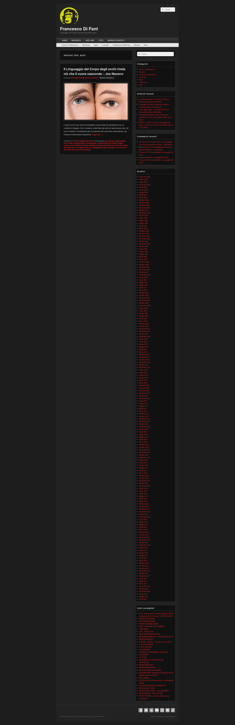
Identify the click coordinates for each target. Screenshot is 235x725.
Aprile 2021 (143, 287)
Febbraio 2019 (144, 354)
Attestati (137, 45)
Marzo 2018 (143, 383)
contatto (66, 145)
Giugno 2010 (143, 594)
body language (120, 141)
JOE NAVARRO (144, 649)
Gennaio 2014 (144, 506)
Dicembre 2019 (144, 329)
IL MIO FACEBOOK (146, 644)
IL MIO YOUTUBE (145, 647)
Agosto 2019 (143, 339)
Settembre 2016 (144, 426)
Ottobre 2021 (143, 272)
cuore (72, 145)
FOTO (101, 40)
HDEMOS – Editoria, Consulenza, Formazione (155, 642)
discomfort (84, 145)
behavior (112, 141)
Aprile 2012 (143, 558)
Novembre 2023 (144, 207)
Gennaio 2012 (144, 565)
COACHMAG (143, 629)
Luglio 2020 (143, 311)
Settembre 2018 (144, 367)
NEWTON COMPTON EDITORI (150, 670)
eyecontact (107, 145)
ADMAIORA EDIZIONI (147, 618)
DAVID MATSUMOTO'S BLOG (149, 634)
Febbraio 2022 (144, 262)
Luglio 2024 (143, 187)
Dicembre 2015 (144, 450)
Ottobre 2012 (143, 542)
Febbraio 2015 (144, 475)
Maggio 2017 (143, 406)
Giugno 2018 (143, 375)
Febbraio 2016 (144, 444)
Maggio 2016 (143, 437)
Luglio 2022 (143, 249)
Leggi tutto (97, 134)
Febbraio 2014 (144, 504)
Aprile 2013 (143, 527)
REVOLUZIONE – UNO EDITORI (150, 693)
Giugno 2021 (143, 282)
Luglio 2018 (143, 372)
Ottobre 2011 (143, 573)
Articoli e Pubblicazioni (70, 45)
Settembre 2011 (144, 576)
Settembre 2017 (144, 398)
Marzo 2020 (143, 321)
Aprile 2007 (143, 599)
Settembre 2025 (144, 177)
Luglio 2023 (143, 218)
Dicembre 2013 (144, 509)
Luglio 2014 (143, 491)
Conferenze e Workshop (121, 45)
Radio (96, 45)
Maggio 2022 (143, 254)
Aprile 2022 (143, 256)
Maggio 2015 (143, 468)
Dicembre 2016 (144, 419)
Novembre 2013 (144, 511)
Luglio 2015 (143, 462)
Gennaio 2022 (144, 264)
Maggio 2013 (143, 524)
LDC (87, 147)
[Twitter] (146, 710)
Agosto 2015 (143, 460)
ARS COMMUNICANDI (147, 621)
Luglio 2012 (143, 550)
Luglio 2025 (143, 182)
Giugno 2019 (143, 344)
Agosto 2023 (143, 215)
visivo (73, 150)
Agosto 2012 (143, 547)
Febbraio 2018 (144, 385)
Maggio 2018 (143, 377)
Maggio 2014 (143, 496)
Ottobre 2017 (143, 396)
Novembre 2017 (144, 393)
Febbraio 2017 (144, 414)
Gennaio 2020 (144, 326)
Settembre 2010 (144, 591)
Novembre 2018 (144, 362)
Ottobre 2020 (143, 303)
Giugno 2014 (143, 493)
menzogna (111, 147)
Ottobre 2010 (143, 589)
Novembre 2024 (144, 184)
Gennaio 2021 (144, 295)
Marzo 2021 (143, 290)
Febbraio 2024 (144, 200)
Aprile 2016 (143, 439)
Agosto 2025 (143, 179)
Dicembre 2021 (144, 267)
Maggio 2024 (143, 192)
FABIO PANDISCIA (146, 639)
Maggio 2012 (143, 555)
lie (90, 147)
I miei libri (105, 45)
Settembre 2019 (144, 336)
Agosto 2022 (143, 246)
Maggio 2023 (143, 223)
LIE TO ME (143, 657)
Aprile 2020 (143, 318)
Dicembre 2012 (144, 537)
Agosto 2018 (143, 370)
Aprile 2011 (143, 581)
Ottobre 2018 (143, 365)
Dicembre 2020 (144, 298)
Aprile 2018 (143, 380)
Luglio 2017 (143, 401)
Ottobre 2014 (143, 483)
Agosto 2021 (143, 277)
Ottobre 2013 (143, 514)
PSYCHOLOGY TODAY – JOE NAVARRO (153, 691)
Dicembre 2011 (144, 568)
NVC (125, 147)
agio (106, 141)
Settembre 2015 (144, 457)
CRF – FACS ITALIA (146, 631)
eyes (113, 145)
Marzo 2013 (143, 529)
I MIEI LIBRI (89, 40)
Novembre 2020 (144, 300)
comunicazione (91, 143)
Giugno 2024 (143, 190)
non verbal (119, 147)
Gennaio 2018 (144, 388)
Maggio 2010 (143, 596)
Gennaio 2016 (144, 447)
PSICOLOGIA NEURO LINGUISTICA (152, 685)
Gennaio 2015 (144, 478)
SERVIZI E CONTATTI (116, 40)
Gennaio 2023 (144, 233)
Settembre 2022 (144, 244)
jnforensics (72, 147)
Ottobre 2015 (143, 455)
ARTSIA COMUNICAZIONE (149, 624)
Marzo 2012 (143, 560)
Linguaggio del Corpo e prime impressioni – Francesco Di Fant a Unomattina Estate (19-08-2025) (155, 117)
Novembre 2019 (144, 331)
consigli (120, 143)
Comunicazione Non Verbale (107, 143)
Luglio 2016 (143, 432)
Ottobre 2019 (143, 334)
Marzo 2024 (143, 197)
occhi (65, 150)
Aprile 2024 (143, 195)
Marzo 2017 (143, 411)
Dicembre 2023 (144, 205)
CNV (65, 143)
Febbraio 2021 (144, 292)
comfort (70, 143)
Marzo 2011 (143, 583)
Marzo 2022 (143, 259)
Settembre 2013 (144, 517)
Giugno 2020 (143, 313)
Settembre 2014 (144, 486)
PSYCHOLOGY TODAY (147, 688)
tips (69, 150)
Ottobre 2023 (143, 210)
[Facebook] (141, 710)
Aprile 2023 (143, 226)
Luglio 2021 (143, 280)
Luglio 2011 (143, 578)
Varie (145, 45)
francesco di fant (122, 145)
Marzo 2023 (143, 228)
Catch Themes (170, 716)
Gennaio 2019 (144, 357)
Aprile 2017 (143, 408)
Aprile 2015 (143, 470)
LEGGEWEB (143, 654)
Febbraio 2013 (144, 532)
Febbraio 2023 (144, 231)
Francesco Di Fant (79, 28)
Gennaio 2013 (144, 535)
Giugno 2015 (143, 465)
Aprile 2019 (143, 349)
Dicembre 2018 (144, 359)
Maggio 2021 (143, 285)
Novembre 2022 (144, 238)
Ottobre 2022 (143, 241)
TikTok (173, 710)
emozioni (99, 145)
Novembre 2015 (144, 452)
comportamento (79, 143)
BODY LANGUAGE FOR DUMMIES (151, 626)
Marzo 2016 (143, 442)
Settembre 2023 (144, 213)
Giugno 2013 (143, 522)
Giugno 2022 (143, 251)
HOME (64, 40)
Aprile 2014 (143, 498)
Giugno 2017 (143, 403)
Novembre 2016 (144, 421)
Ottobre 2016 (143, 424)
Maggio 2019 (143, 347)
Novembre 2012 (144, 540)
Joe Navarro (81, 147)
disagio (77, 145)
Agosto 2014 (143, 488)
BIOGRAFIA (76, 40)
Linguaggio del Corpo (99, 147)
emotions (92, 145)
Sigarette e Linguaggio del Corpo (157, 157)
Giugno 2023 (143, 220)
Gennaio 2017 (144, 416)
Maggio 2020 (143, 316)
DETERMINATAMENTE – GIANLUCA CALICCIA (156, 637)
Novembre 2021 (144, 269)
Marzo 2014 (143, 501)
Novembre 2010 (144, 586)
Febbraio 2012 (144, 563)
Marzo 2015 (143, 473)
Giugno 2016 (143, 434)
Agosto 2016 (143, 429)
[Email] (167, 710)
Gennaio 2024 (144, 202)
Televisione (86, 45)
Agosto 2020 (143, 308)
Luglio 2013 (143, 519)
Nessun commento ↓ (107, 78)
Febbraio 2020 (144, 323)
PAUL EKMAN (144, 678)
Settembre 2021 (144, 274)
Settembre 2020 (144, 305)
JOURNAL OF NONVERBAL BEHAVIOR (153, 652)
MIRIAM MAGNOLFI (146, 665)
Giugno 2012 (143, 553)
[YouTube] (157, 710)
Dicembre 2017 (144, 390)
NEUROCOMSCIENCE (147, 667)
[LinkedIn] (151, 710)
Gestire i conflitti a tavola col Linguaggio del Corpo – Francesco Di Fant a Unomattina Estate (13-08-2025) (156, 125)
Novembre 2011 (144, 571)
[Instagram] (162, 710)
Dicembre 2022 (144, 236)
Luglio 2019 (143, 341)
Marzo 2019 (143, 352)
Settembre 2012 (144, 545)
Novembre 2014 (144, 481)
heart (65, 147)
